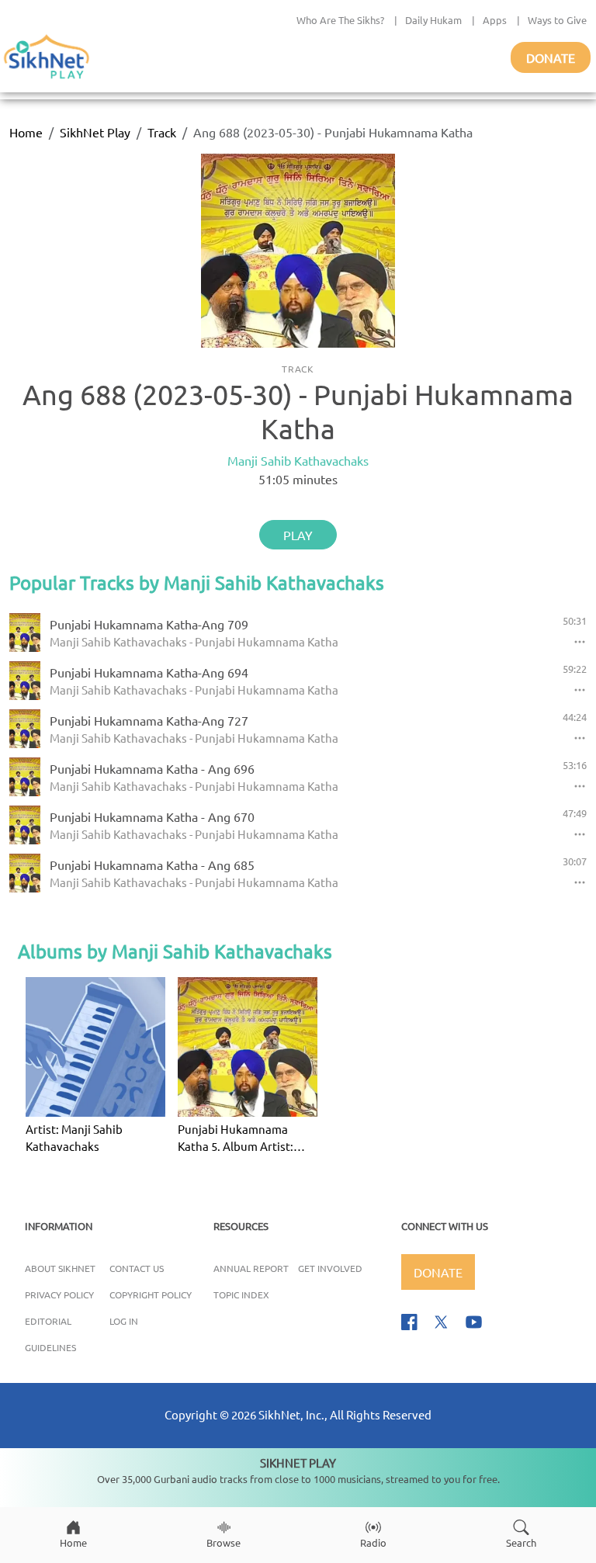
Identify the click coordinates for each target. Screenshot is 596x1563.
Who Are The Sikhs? (340, 19)
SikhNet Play (95, 132)
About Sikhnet (60, 1268)
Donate (550, 57)
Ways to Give (557, 19)
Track (161, 132)
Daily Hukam (433, 19)
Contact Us (136, 1268)
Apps (495, 19)
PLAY (298, 534)
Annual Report (251, 1268)
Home (26, 132)
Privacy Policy (59, 1294)
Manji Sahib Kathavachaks (298, 460)
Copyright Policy (150, 1294)
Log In (123, 1321)
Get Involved (330, 1268)
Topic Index (241, 1294)
